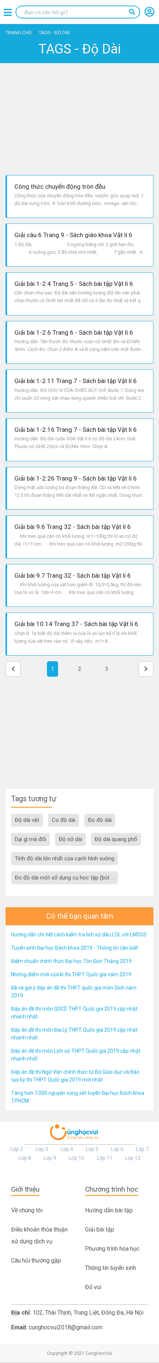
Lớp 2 (16, 1149)
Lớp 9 (50, 1158)
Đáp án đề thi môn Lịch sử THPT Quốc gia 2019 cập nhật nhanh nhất (76, 1055)
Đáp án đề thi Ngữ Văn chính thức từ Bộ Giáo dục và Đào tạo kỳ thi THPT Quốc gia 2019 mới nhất (75, 1076)
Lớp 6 (117, 1149)
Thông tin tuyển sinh (110, 1267)
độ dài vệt (27, 820)
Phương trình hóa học (112, 1248)
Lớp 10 (76, 1158)
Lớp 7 (142, 1149)
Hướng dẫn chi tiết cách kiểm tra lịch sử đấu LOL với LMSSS (79, 934)
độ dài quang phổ (116, 839)
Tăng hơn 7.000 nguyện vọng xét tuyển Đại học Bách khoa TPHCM (77, 1097)
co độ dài (63, 820)
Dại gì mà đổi (30, 839)
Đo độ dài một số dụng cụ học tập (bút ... (64, 877)
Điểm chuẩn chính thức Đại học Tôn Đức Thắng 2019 (71, 961)
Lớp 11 (104, 1158)
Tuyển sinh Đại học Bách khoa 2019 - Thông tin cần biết (74, 948)
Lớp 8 (24, 1158)
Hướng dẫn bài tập (109, 1210)
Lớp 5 (92, 1149)
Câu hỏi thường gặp (36, 1260)
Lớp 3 (41, 1149)
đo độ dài (100, 820)
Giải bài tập (99, 1229)
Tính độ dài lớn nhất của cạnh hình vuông (64, 858)
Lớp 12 (133, 1158)
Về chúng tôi (27, 1210)
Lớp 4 (67, 1149)
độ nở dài (70, 839)
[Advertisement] (79, 118)
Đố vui (93, 1287)
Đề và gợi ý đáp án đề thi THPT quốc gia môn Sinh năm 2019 (73, 991)
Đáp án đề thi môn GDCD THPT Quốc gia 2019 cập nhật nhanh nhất (74, 1012)
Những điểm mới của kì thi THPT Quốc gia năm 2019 (71, 974)
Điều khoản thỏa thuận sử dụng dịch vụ (39, 1235)
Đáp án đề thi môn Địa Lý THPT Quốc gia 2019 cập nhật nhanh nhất (74, 1034)
